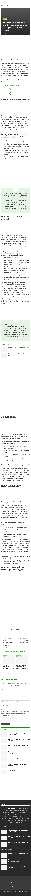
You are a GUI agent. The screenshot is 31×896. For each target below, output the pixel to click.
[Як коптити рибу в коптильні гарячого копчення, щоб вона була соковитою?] (4, 734)
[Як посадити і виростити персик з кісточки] (4, 766)
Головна (10, 879)
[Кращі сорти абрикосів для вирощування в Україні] (4, 741)
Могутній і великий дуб (14, 770)
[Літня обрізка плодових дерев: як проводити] (4, 753)
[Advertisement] (15, 47)
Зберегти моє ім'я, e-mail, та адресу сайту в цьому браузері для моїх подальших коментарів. (15, 713)
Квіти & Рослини (18, 879)
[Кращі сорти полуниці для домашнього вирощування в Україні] (4, 747)
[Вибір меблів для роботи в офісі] (4, 759)
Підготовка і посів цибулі (12, 87)
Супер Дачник (20, 891)
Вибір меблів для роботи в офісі (16, 758)
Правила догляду (9, 92)
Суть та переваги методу (12, 85)
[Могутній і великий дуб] (4, 772)
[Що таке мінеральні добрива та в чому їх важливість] (4, 349)
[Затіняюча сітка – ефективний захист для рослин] (4, 355)
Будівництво (15, 886)
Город (5, 19)
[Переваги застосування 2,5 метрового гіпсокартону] (4, 867)
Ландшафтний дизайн (10, 883)
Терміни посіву (12, 89)
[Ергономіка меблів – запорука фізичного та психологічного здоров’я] (4, 861)
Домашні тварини (22, 883)
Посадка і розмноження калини (24, 642)
